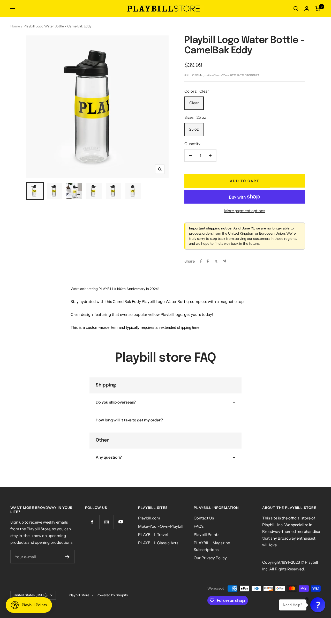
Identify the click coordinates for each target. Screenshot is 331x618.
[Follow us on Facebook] (92, 522)
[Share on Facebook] (201, 261)
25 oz (194, 129)
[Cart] (318, 8)
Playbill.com (149, 518)
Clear (194, 102)
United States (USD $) (31, 595)
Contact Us (204, 518)
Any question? (109, 457)
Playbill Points (206, 534)
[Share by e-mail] (224, 261)
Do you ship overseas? (116, 402)
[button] (317, 604)
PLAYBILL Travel (153, 534)
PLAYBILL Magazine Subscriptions (212, 546)
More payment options (244, 210)
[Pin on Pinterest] (208, 261)
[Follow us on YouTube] (121, 522)
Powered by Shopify (112, 595)
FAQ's (199, 526)
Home (15, 26)
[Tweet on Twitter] (216, 261)
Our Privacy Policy (210, 557)
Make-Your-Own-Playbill (160, 526)
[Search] (296, 8)
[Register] (67, 557)
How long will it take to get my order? (129, 420)
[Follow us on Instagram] (106, 522)
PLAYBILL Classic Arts (158, 542)
